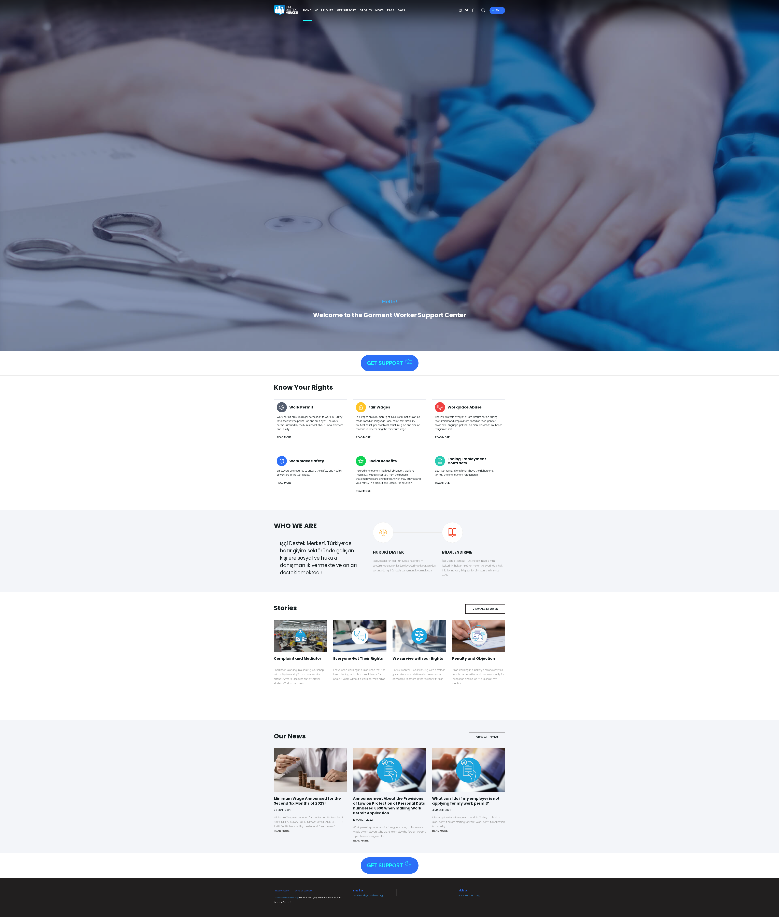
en (497, 10)
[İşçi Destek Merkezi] (286, 10)
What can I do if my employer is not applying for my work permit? (465, 801)
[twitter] (467, 10)
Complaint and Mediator (297, 658)
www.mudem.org (469, 895)
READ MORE (281, 830)
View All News (487, 737)
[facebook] (473, 10)
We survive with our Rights (418, 658)
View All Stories (485, 608)
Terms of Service (302, 890)
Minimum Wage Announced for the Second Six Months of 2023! (307, 801)
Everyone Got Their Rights (358, 658)
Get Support (385, 363)
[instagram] (460, 10)
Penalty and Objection (473, 658)
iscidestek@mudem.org (368, 895)
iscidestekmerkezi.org (286, 897)
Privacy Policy (281, 890)
